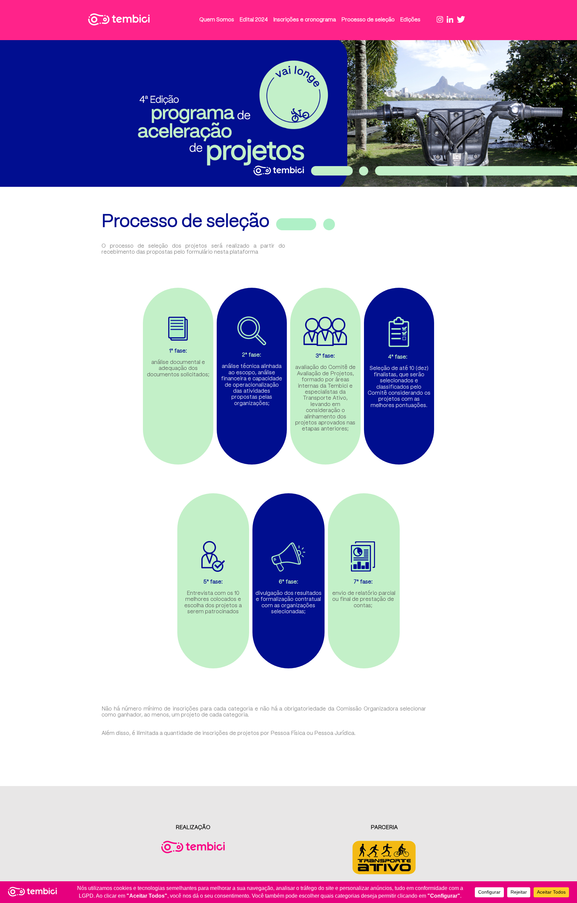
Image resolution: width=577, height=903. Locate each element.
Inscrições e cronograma (304, 19)
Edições (410, 19)
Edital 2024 (253, 19)
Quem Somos (216, 19)
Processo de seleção (368, 19)
